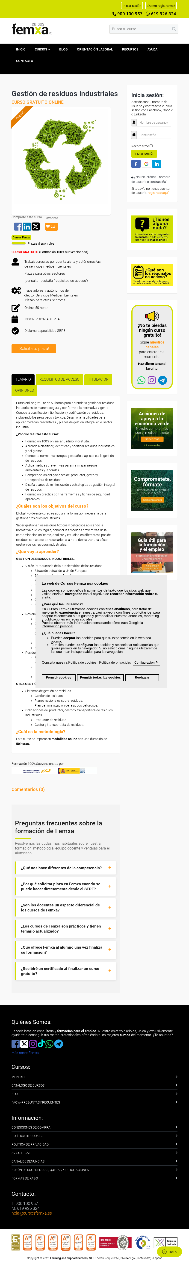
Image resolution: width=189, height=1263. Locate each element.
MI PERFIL (19, 1077)
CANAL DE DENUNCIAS (28, 1161)
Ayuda (152, 49)
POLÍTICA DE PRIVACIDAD (30, 1144)
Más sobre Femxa (25, 1053)
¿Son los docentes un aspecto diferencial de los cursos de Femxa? (60, 907)
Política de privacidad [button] (115, 662)
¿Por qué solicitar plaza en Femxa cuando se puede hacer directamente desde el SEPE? (60, 886)
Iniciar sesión (144, 153)
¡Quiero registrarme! (161, 6)
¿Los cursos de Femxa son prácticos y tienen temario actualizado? (61, 928)
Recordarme (140, 146)
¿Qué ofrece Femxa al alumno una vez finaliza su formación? (61, 950)
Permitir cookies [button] (58, 677)
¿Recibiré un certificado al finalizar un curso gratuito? (60, 971)
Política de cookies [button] (82, 662)
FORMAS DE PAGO (25, 1178)
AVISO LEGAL (21, 1153)
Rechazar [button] (142, 677)
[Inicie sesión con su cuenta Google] (146, 164)
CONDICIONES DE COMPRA (31, 1127)
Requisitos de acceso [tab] (59, 379)
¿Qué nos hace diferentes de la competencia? (61, 868)
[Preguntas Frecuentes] (152, 229)
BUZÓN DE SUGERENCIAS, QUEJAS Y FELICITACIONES (50, 1170)
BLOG (16, 1094)
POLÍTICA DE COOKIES (27, 1136)
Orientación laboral (95, 49)
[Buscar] (174, 29)
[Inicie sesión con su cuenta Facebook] (136, 164)
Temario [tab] (23, 379)
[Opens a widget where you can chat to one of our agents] (169, 1252)
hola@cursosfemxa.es (32, 1213)
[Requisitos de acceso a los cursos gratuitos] (152, 275)
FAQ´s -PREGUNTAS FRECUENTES (36, 1102)
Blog (63, 49)
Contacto (24, 61)
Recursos (130, 49)
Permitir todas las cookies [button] (100, 677)
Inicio (21, 49)
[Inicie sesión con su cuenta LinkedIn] (156, 164)
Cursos (41, 49)
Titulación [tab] (98, 379)
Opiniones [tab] (24, 390)
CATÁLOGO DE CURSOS (28, 1085)
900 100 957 (129, 14)
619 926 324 (163, 14)
